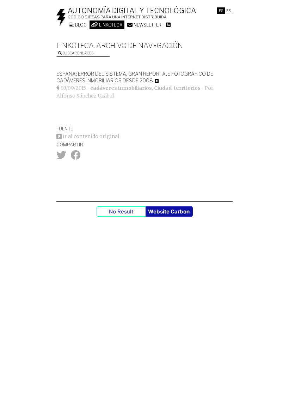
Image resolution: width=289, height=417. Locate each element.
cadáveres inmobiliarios (121, 88)
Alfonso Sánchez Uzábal (85, 96)
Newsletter (147, 25)
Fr (228, 10)
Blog (80, 25)
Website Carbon (169, 211)
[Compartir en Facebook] (76, 157)
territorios (187, 88)
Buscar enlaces (77, 53)
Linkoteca (110, 25)
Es (221, 10)
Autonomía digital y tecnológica (132, 10)
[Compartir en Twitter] (61, 157)
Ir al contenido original (90, 136)
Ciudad (163, 88)
